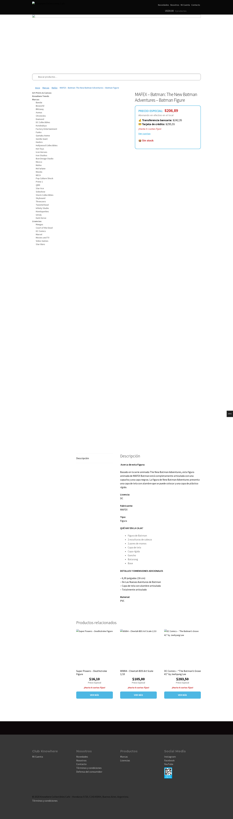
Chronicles (41, 115)
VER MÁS (94, 695)
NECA (38, 175)
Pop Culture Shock (44, 178)
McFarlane (40, 168)
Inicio (37, 87)
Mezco (39, 161)
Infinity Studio (42, 208)
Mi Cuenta (185, 4)
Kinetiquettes (42, 211)
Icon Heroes (41, 152)
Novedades (163, 4)
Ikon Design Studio (44, 158)
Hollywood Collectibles (47, 145)
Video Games (42, 240)
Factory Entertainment (46, 128)
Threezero (41, 201)
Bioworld (40, 105)
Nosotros (174, 4)
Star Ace (40, 188)
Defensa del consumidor (89, 771)
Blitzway (40, 109)
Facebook (169, 760)
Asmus (39, 112)
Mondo (39, 171)
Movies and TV (42, 237)
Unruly (39, 214)
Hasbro (39, 142)
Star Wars (40, 244)
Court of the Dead (44, 227)
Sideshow (40, 191)
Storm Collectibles (44, 195)
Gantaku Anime (43, 135)
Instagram (170, 756)
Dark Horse (41, 218)
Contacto (195, 4)
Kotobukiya (41, 125)
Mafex (54, 87)
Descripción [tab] (82, 458)
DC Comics (41, 231)
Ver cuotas (144, 133)
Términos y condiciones (89, 767)
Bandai (39, 102)
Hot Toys (40, 148)
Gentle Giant (42, 138)
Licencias (125, 760)
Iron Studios (41, 155)
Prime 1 (39, 181)
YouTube (168, 764)
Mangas (39, 224)
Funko (39, 132)
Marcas (45, 87)
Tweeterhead (42, 204)
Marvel (39, 234)
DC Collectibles (43, 122)
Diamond (40, 119)
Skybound (40, 198)
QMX (38, 185)
